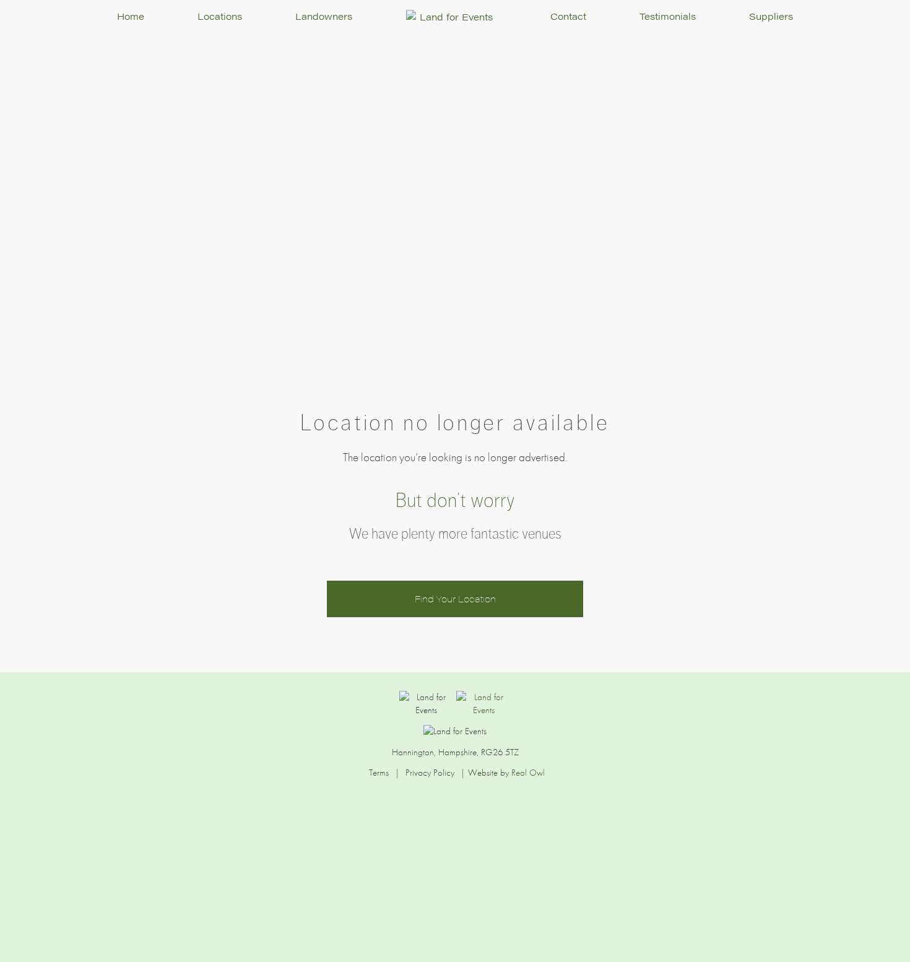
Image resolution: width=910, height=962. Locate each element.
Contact (568, 15)
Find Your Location (455, 598)
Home (130, 15)
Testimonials (667, 15)
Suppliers (771, 15)
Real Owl (528, 772)
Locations (219, 15)
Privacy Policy (429, 772)
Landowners (323, 15)
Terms (379, 772)
